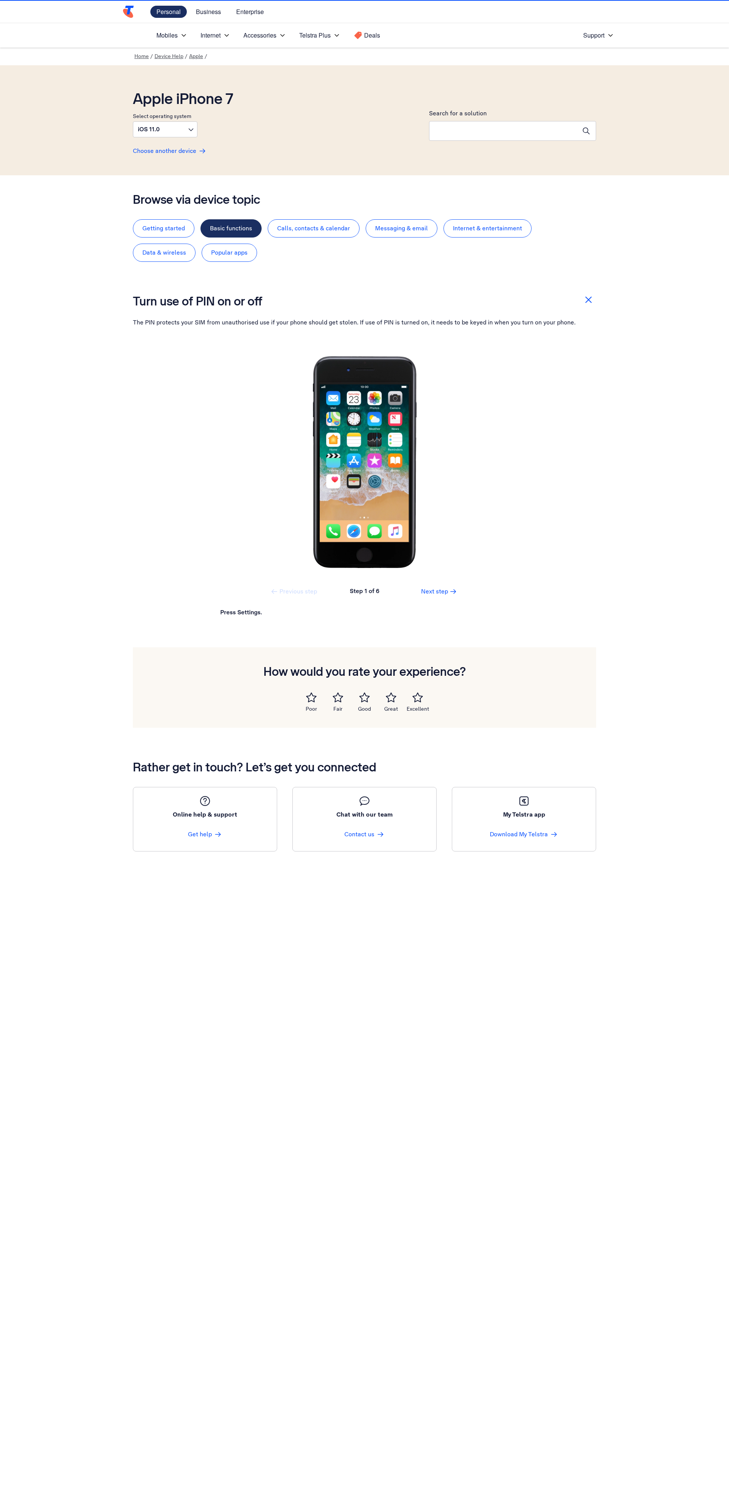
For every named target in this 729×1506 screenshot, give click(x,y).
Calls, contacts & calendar (313, 228)
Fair (337, 708)
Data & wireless (164, 253)
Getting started (163, 228)
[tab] (163, 228)
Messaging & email (401, 228)
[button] (165, 129)
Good (364, 708)
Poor (311, 708)
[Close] (588, 299)
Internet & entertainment (487, 228)
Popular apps (229, 253)
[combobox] (503, 130)
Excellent (418, 708)
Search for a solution (458, 113)
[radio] (311, 697)
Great (391, 708)
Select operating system (162, 116)
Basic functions (231, 228)
